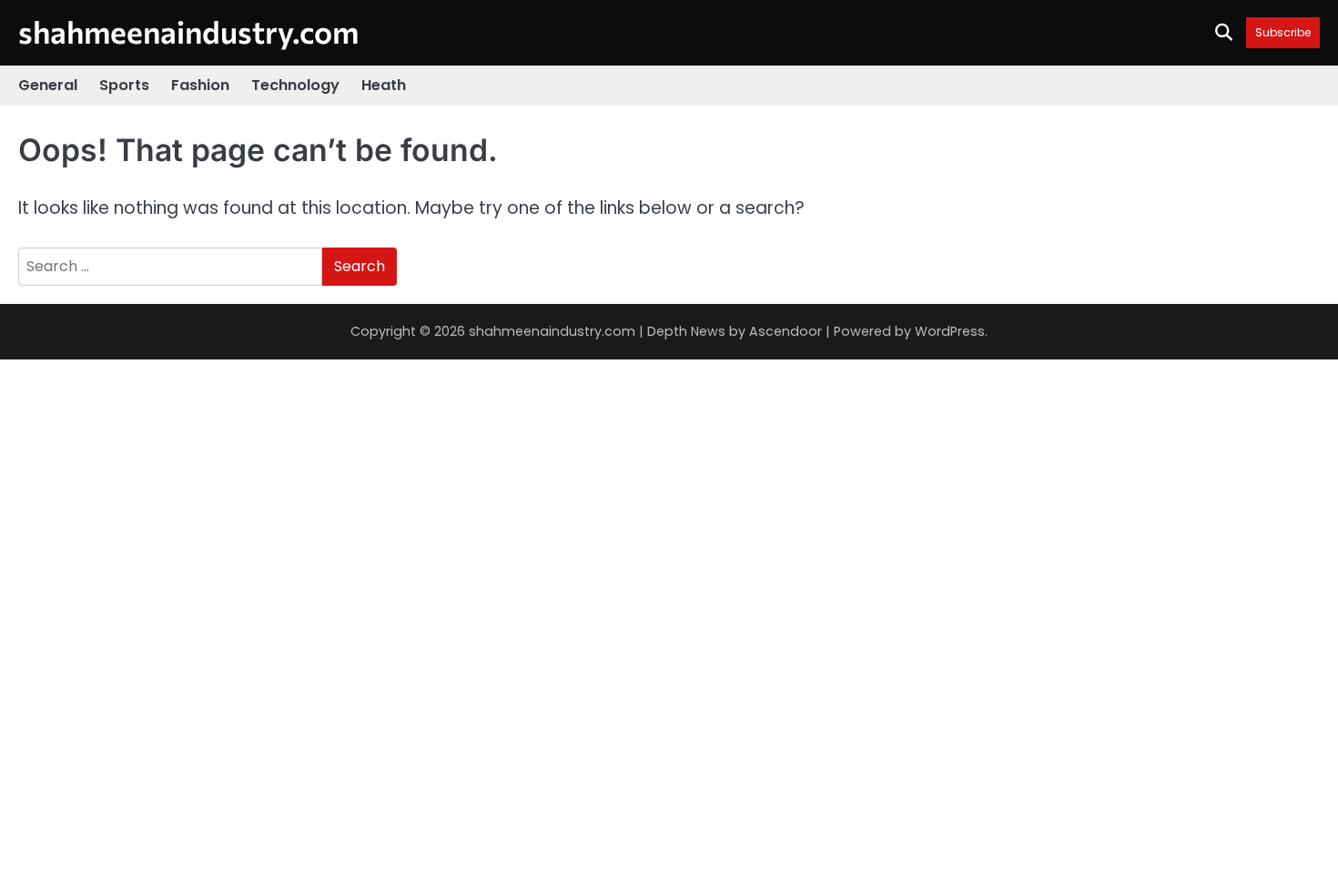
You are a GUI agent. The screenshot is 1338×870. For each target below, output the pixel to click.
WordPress (950, 331)
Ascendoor (785, 331)
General (47, 85)
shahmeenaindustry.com (188, 31)
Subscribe (1283, 32)
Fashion (200, 85)
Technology (295, 85)
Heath (383, 85)
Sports (124, 85)
